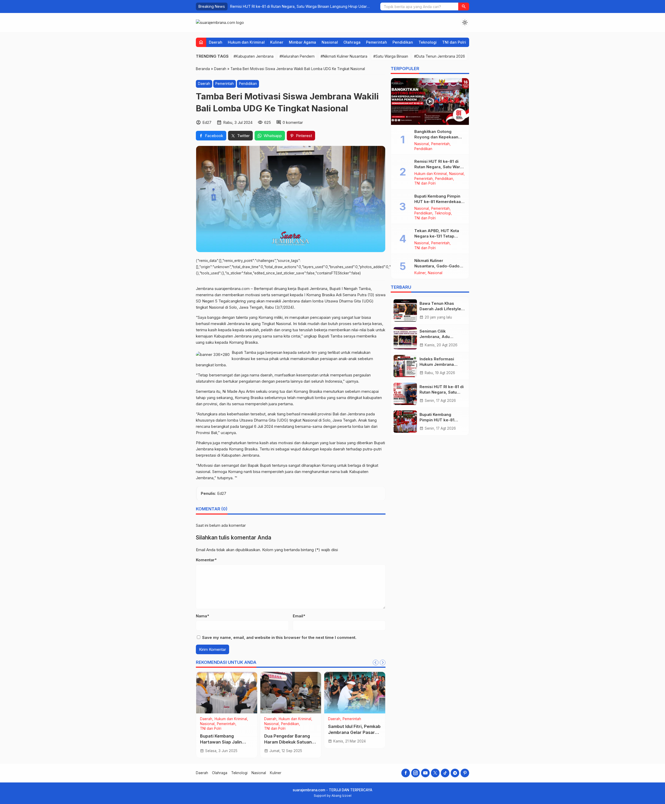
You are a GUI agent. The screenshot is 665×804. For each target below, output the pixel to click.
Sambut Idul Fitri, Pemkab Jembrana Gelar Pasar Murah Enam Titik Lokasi (354, 732)
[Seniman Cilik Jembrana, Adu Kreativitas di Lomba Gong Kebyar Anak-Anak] (405, 338)
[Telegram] (455, 773)
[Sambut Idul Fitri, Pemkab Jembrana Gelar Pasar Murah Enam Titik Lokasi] (354, 692)
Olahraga (352, 42)
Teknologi (427, 42)
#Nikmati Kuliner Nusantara (344, 56)
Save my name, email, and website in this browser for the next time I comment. (279, 637)
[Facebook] (405, 773)
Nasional (330, 42)
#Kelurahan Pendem (297, 56)
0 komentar (293, 122)
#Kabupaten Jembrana (254, 56)
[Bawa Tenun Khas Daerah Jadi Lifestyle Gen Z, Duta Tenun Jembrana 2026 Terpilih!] (405, 310)
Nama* (202, 615)
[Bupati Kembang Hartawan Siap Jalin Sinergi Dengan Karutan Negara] (226, 692)
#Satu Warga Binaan (390, 56)
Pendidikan (403, 42)
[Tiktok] (445, 773)
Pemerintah (376, 42)
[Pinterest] (465, 773)
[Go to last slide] (375, 662)
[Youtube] (425, 773)
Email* (299, 615)
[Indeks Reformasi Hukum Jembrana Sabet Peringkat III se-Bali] (405, 366)
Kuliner (276, 42)
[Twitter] (435, 773)
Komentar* (206, 559)
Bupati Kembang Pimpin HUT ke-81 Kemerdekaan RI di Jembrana (438, 202)
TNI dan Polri (454, 42)
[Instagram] (415, 773)
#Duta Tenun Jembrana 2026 (439, 56)
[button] (463, 6)
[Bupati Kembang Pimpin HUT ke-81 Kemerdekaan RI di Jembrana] (405, 421)
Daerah (215, 42)
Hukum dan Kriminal (246, 42)
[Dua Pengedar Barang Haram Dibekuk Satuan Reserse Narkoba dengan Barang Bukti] (290, 692)
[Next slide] (382, 662)
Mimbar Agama (302, 42)
